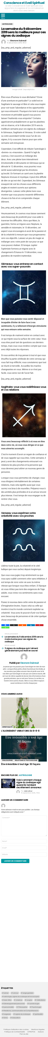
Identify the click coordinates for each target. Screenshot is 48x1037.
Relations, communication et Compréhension (21, 1011)
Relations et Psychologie (26, 760)
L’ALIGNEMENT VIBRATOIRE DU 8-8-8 (20, 730)
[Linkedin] (31, 625)
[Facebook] (5, 625)
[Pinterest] (39, 625)
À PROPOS (31, 1032)
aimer (6, 993)
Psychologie (36, 1007)
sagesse (7, 1014)
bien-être (7, 1000)
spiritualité (39, 1014)
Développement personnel (14, 1003)
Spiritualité (7, 727)
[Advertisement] (24, 898)
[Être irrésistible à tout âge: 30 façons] (24, 749)
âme (6, 1018)
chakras (19, 1000)
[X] (14, 625)
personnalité (9, 1007)
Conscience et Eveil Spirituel (24, 3)
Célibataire (41, 1000)
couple (29, 1000)
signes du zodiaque (22, 1014)
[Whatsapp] (5, 627)
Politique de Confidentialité (14, 1032)
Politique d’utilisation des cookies (16, 1029)
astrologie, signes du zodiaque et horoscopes (21, 996)
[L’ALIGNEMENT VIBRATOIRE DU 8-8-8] (24, 713)
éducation (16, 1018)
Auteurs (41, 1032)
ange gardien (28, 993)
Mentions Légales (38, 1029)
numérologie (34, 1003)
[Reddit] (22, 625)
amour (15, 993)
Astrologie (25, 775)
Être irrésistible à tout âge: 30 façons (20, 764)
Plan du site (24, 1034)
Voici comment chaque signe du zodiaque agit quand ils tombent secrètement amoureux (28, 783)
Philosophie (7, 760)
